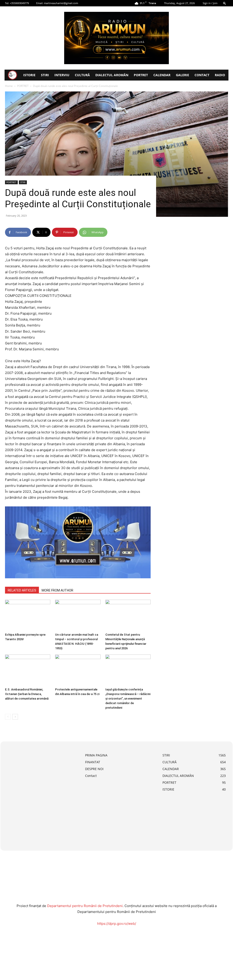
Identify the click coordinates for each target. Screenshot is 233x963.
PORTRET (141, 75)
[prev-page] (8, 717)
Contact (202, 75)
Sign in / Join (210, 3)
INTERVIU (61, 75)
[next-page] (15, 717)
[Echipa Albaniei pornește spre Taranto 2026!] (27, 615)
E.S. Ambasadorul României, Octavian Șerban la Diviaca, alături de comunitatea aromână (26, 694)
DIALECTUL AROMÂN (111, 75)
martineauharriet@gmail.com (61, 3)
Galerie (182, 75)
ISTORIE (29, 75)
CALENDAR (161, 75)
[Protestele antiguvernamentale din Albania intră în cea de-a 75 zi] (77, 670)
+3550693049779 (19, 3)
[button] (224, 3)
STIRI (45, 75)
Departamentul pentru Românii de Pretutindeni (85, 906)
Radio (220, 75)
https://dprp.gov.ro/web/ (116, 923)
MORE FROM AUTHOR (57, 590)
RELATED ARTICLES (22, 590)
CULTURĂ (82, 75)
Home (9, 86)
